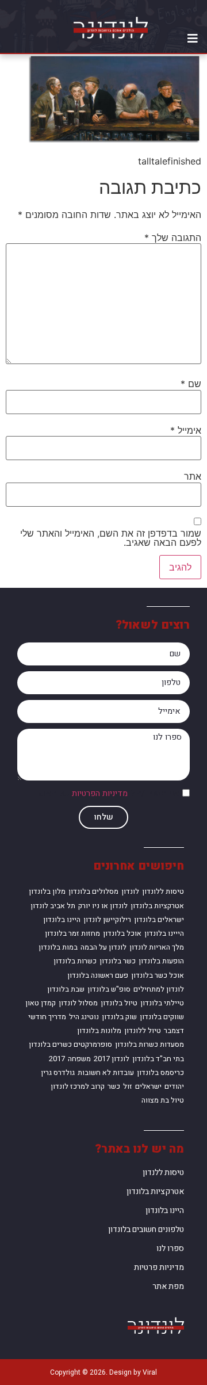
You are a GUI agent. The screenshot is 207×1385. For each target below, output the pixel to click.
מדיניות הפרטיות (100, 794)
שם (191, 383)
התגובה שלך (172, 237)
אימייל (185, 430)
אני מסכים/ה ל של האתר (108, 794)
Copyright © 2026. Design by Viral (103, 1372)
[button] (193, 38)
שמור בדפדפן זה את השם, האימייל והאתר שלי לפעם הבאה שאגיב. (110, 538)
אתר (192, 476)
